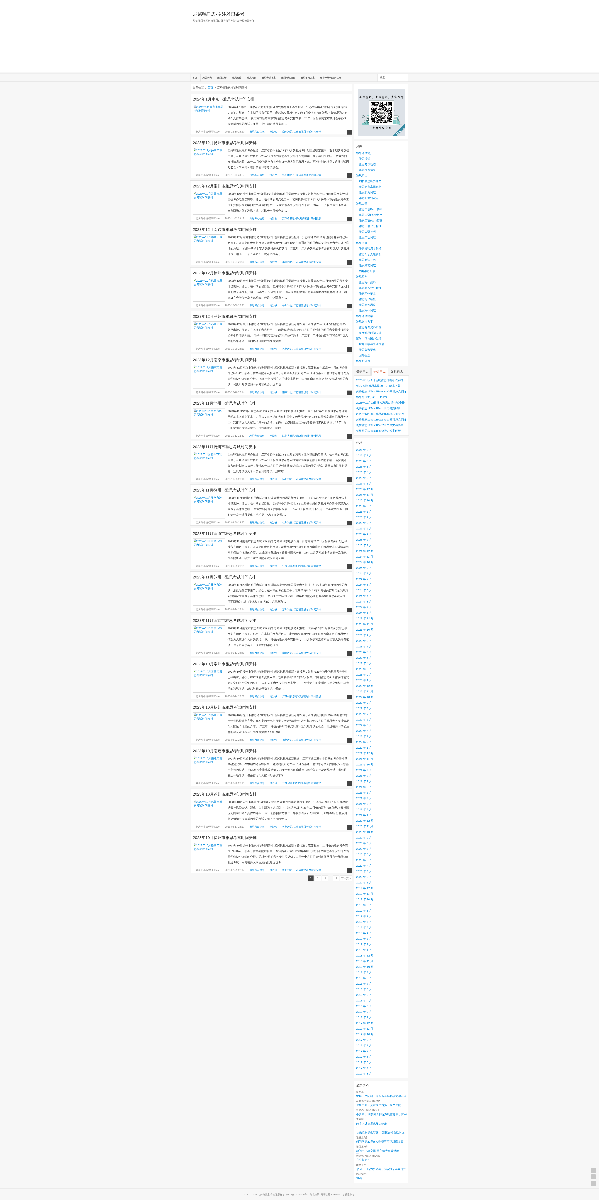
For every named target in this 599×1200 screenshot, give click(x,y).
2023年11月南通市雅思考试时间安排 (224, 533)
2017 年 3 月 (364, 1073)
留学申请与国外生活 (330, 77)
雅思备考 (349, 1194)
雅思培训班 (363, 361)
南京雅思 (287, 131)
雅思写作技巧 (367, 282)
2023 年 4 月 (364, 663)
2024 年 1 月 (364, 612)
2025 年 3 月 (364, 539)
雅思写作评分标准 (370, 288)
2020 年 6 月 (364, 854)
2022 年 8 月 (364, 708)
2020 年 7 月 (364, 848)
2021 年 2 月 (364, 809)
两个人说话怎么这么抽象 (371, 1123)
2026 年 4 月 (364, 472)
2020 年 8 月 (364, 843)
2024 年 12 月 (364, 551)
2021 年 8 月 (364, 775)
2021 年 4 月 (364, 798)
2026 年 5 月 (364, 466)
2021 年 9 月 (364, 770)
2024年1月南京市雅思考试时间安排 (223, 99)
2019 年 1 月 (364, 950)
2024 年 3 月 (364, 601)
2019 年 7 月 (364, 916)
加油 (359, 1178)
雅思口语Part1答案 (370, 209)
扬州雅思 (287, 175)
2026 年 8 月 (364, 449)
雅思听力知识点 (369, 198)
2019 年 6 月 (364, 921)
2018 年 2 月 (364, 1011)
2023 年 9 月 (364, 635)
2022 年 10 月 (364, 697)
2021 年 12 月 (364, 753)
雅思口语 (222, 77)
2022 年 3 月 (364, 736)
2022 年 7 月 (364, 714)
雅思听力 (207, 77)
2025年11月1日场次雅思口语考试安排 (379, 380)
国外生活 (364, 355)
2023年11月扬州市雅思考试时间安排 (224, 447)
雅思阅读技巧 (367, 259)
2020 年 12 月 (364, 820)
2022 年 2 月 (364, 742)
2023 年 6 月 (364, 652)
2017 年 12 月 (364, 1023)
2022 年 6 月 (364, 719)
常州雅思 (316, 218)
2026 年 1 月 (364, 483)
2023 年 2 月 (364, 674)
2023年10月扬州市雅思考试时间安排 (225, 707)
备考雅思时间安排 (370, 332)
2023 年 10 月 (364, 629)
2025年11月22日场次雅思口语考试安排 (380, 402)
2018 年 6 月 (364, 989)
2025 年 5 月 (364, 528)
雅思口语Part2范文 (370, 214)
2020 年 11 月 (364, 826)
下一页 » (346, 878)
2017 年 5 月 (364, 1062)
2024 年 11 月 (364, 556)
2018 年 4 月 (364, 1000)
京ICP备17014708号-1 (297, 1194)
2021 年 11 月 (364, 758)
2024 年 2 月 (364, 607)
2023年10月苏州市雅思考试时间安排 (225, 794)
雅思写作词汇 (367, 310)
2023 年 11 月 (364, 624)
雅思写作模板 (367, 299)
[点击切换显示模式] (593, 1170)
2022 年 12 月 (364, 685)
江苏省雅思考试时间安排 (307, 131)
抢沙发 (273, 131)
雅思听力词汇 (367, 192)
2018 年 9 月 (364, 972)
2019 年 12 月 (364, 888)
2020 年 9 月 (364, 837)
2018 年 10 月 (364, 966)
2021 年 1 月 (364, 815)
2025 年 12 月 (364, 489)
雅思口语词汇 (367, 237)
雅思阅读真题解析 (370, 254)
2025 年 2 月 (364, 545)
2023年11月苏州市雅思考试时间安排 (224, 577)
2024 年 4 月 (364, 596)
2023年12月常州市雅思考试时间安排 (225, 186)
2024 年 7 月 (364, 579)
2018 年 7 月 (364, 983)
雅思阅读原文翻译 (370, 248)
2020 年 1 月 (364, 882)
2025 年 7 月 (364, 517)
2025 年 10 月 (364, 500)
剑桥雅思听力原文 (370, 181)
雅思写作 (251, 77)
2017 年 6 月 (364, 1056)
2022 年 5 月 (364, 725)
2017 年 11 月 (364, 1028)
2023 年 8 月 (364, 640)
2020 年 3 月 (364, 871)
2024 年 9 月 (364, 567)
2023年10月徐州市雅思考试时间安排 (225, 838)
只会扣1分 (362, 1159)
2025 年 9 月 (364, 506)
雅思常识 (364, 158)
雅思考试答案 (269, 77)
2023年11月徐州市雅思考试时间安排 (224, 490)
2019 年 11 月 (364, 893)
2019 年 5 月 (364, 927)
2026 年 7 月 (364, 455)
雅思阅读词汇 (367, 265)
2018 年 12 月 (364, 955)
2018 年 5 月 (364, 994)
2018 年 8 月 (364, 978)
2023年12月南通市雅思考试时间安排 (225, 229)
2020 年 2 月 (364, 876)
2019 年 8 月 (364, 910)
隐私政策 (314, 1194)
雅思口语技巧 (367, 231)
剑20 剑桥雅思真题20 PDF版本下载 (378, 385)
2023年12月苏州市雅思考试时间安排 (225, 316)
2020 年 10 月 (364, 832)
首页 (194, 77)
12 (335, 878)
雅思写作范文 (367, 293)
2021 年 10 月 (364, 764)
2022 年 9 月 (364, 702)
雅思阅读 (236, 77)
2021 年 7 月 (364, 781)
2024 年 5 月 (364, 590)
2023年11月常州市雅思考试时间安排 (224, 403)
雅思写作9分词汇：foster (371, 397)
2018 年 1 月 (364, 1017)
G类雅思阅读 (367, 271)
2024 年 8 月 (364, 573)
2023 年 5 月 (364, 657)
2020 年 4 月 (364, 865)
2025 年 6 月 (364, 522)
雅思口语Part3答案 (370, 220)
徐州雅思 (287, 305)
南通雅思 (287, 262)
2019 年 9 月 (364, 905)
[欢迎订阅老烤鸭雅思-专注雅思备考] (406, 4)
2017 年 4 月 (364, 1068)
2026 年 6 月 (364, 461)
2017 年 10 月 (364, 1034)
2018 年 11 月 (364, 961)
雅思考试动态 (367, 164)
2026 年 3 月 (364, 478)
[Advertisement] (299, 50)
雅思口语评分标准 (370, 226)
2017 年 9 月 (364, 1039)
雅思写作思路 (367, 304)
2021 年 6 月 (364, 787)
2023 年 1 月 (364, 680)
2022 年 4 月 (364, 730)
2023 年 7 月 (364, 646)
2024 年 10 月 (364, 562)
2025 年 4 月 (364, 534)
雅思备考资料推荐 (370, 327)
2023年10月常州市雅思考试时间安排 (225, 664)
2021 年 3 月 (364, 803)
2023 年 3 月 (364, 669)
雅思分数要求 (367, 349)
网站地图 (325, 1194)
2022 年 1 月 (364, 747)
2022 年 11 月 (364, 691)
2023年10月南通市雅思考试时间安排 (225, 751)
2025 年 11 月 (364, 494)
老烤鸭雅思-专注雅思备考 (218, 14)
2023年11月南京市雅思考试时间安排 (224, 620)
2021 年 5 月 (364, 792)
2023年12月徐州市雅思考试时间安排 (225, 273)
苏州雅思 (287, 348)
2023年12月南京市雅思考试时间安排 (225, 360)
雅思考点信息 (257, 131)
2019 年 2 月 (364, 944)
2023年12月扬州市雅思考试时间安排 (225, 143)
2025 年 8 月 (364, 511)
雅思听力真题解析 (370, 186)
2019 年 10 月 (364, 899)
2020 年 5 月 (364, 860)
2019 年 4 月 (364, 933)
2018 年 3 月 (364, 1006)
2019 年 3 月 (364, 938)
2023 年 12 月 (364, 618)
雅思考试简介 (288, 77)
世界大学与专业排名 (371, 344)
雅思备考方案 (308, 77)
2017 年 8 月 (364, 1045)
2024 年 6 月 (364, 584)
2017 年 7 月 (364, 1051)
